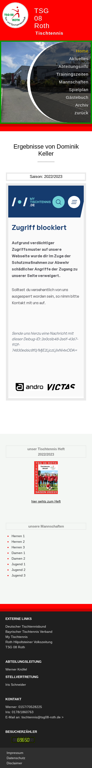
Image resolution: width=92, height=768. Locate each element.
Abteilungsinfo (73, 66)
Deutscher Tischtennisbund (25, 626)
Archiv (81, 105)
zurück (81, 113)
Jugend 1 (18, 564)
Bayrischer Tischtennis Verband (28, 631)
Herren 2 (18, 541)
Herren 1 (18, 536)
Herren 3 (18, 547)
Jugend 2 (18, 570)
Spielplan (78, 89)
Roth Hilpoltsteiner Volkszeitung (28, 642)
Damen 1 (18, 553)
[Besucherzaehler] (23, 740)
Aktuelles (78, 58)
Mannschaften (73, 82)
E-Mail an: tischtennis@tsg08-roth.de (33, 717)
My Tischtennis (16, 637)
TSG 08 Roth (15, 647)
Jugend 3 (18, 575)
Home (82, 51)
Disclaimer (14, 763)
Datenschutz (16, 758)
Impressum (15, 753)
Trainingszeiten (72, 74)
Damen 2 (18, 558)
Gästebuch (77, 97)
